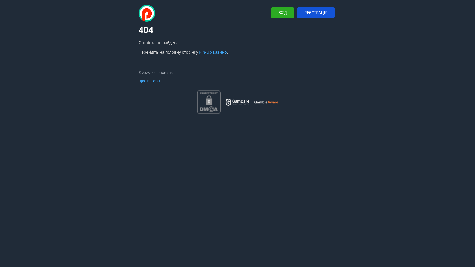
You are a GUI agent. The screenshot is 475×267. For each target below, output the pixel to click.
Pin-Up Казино (213, 52)
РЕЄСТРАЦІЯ (316, 12)
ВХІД (282, 12)
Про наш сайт (149, 81)
